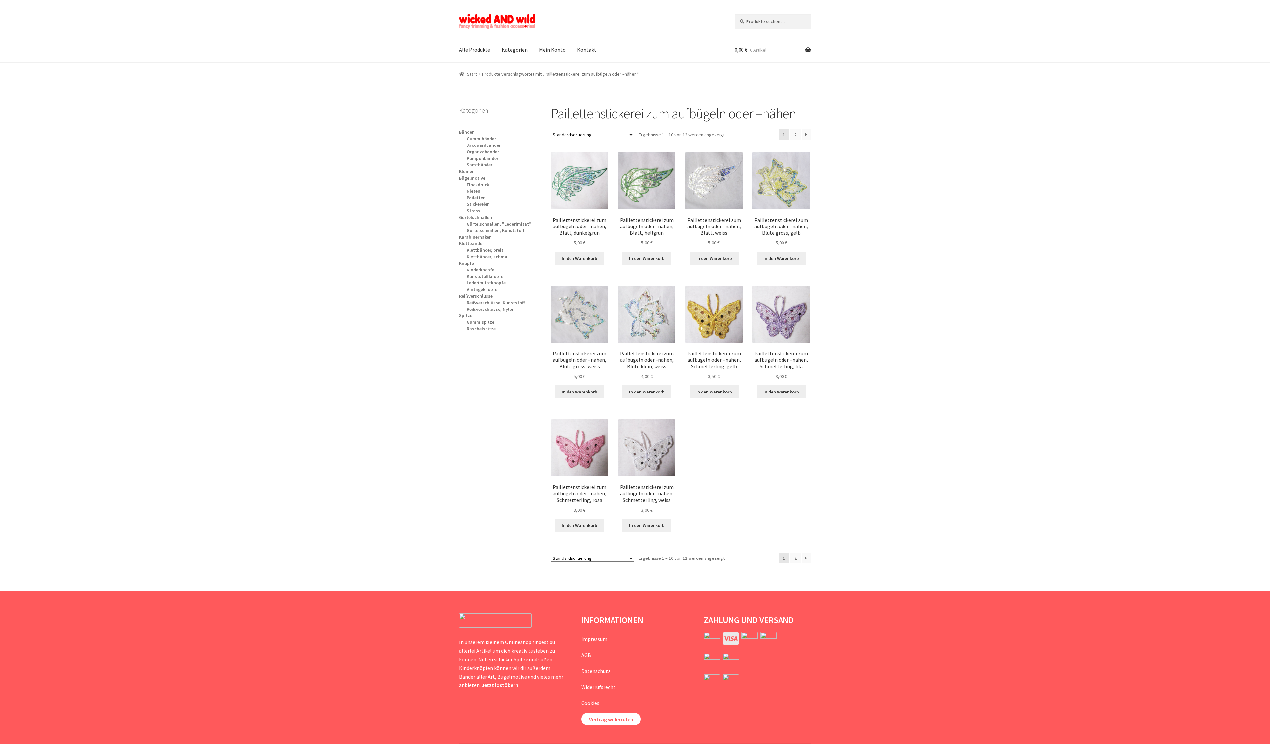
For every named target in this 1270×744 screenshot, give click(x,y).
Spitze (465, 315)
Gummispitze (480, 322)
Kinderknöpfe (480, 270)
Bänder (466, 132)
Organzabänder (483, 152)
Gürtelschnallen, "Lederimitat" (499, 224)
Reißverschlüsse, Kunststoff (496, 303)
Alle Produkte (474, 49)
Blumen (467, 171)
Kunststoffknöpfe (485, 276)
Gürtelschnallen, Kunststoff (495, 230)
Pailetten (476, 198)
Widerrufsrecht (598, 687)
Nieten (473, 191)
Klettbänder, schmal (488, 257)
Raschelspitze (481, 329)
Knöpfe (466, 263)
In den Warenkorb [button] (579, 258)
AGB (586, 655)
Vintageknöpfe (482, 289)
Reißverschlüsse (476, 296)
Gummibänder (481, 139)
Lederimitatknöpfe (486, 283)
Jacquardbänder (484, 145)
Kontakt (586, 49)
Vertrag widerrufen (611, 719)
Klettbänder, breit (485, 250)
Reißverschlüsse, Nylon (491, 309)
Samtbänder (479, 165)
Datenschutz (596, 671)
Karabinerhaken (475, 237)
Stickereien (478, 204)
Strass (473, 211)
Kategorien (515, 49)
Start (472, 74)
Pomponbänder (482, 158)
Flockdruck (478, 184)
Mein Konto (552, 49)
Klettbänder (471, 243)
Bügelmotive (472, 178)
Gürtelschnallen (475, 217)
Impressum (594, 639)
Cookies (590, 703)
